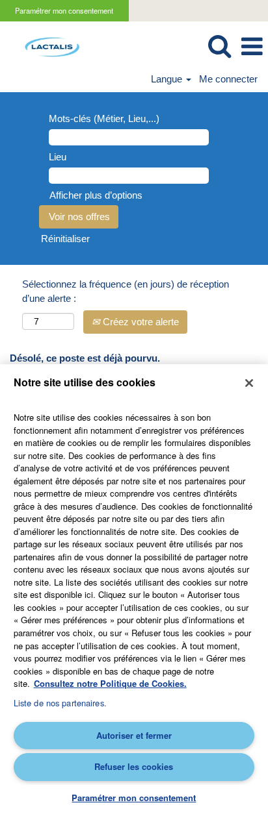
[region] (134, 591)
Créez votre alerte (139, 321)
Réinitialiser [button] (65, 238)
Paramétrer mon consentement (64, 10)
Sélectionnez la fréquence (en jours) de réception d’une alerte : (125, 291)
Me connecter (228, 78)
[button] (251, 46)
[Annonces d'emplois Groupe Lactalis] (47, 46)
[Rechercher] (219, 46)
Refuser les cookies (133, 766)
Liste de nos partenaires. (60, 703)
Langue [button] (168, 78)
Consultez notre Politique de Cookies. (110, 683)
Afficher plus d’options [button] (95, 195)
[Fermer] (249, 383)
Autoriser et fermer (134, 735)
